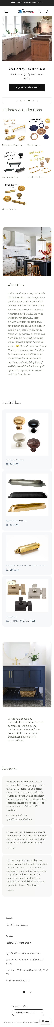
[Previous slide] (16, 101)
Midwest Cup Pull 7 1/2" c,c (16, 521)
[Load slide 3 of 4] (29, 101)
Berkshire (32, 145)
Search (9, 917)
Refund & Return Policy (19, 942)
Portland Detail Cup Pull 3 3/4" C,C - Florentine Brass (25, 566)
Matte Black (8, 177)
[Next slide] (38, 101)
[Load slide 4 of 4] (33, 101)
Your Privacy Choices (17, 924)
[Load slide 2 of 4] (25, 101)
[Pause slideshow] (49, 101)
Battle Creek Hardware (21, 1022)
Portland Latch (11, 617)
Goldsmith (7, 209)
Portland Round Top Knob (15, 460)
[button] (6, 11)
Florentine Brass (10, 145)
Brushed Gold (34, 177)
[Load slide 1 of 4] (21, 101)
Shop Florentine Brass (27, 87)
